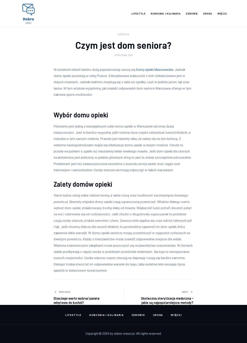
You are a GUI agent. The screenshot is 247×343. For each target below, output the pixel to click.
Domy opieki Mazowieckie (154, 70)
